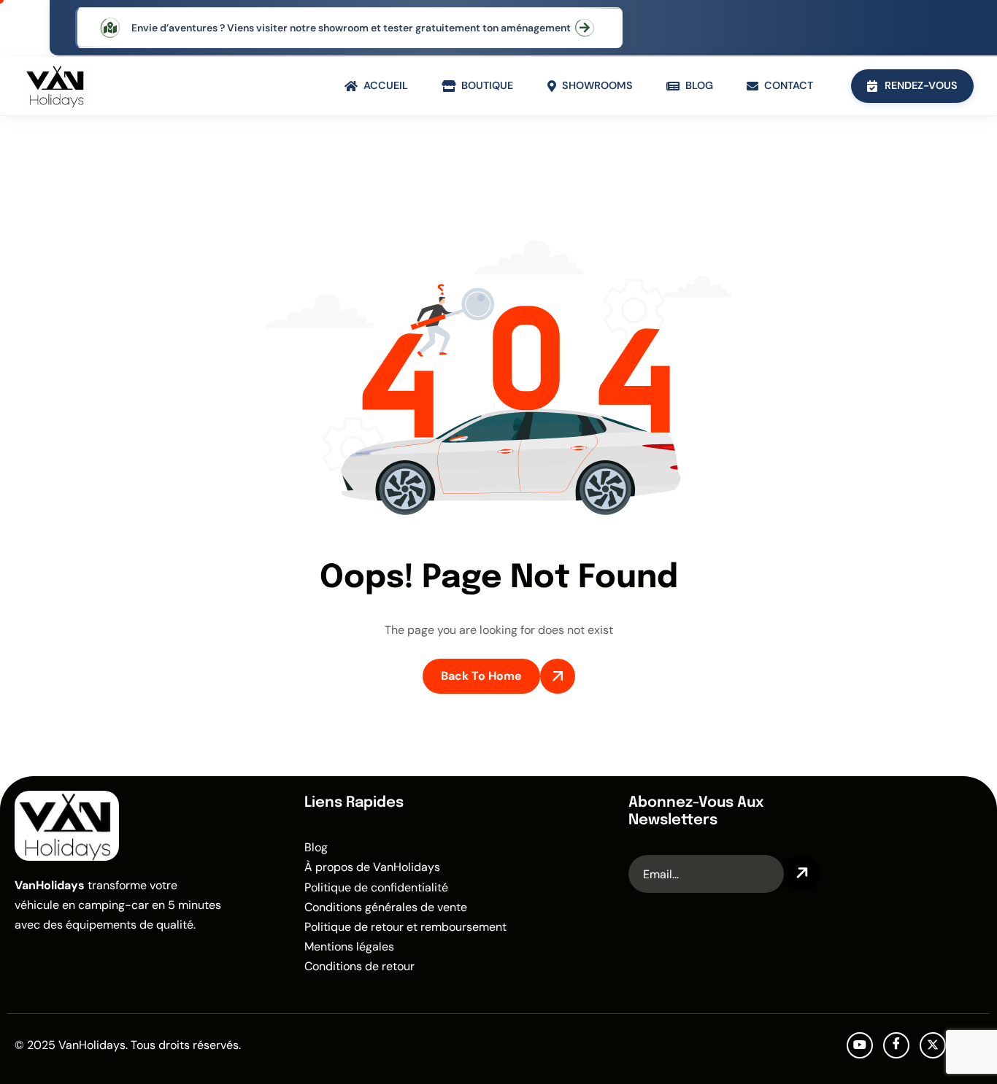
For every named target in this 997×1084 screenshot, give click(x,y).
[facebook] (896, 1045)
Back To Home (481, 676)
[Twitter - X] (933, 1045)
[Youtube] (860, 1045)
